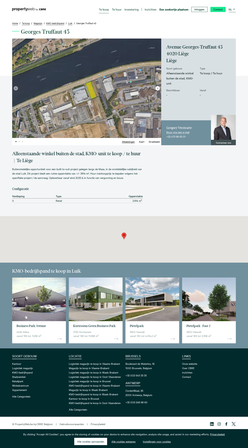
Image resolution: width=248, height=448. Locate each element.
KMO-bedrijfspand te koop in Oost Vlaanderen (95, 403)
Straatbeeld (154, 141)
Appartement (19, 390)
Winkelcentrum (20, 385)
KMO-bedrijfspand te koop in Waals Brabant (93, 394)
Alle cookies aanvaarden (90, 441)
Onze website (189, 363)
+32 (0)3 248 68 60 (136, 402)
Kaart (141, 141)
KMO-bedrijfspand (22, 372)
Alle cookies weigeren (123, 441)
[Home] (29, 9)
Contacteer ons (223, 142)
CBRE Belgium (45, 424)
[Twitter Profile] (233, 424)
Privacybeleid (98, 424)
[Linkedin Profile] (212, 424)
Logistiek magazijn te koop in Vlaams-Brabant (94, 363)
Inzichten (187, 372)
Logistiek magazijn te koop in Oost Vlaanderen (95, 377)
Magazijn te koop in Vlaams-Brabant (89, 368)
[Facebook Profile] (226, 424)
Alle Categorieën (21, 396)
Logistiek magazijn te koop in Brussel (90, 381)
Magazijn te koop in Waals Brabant (88, 390)
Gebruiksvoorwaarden (72, 424)
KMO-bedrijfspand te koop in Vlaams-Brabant (94, 385)
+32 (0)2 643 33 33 (136, 375)
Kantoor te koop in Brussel (84, 398)
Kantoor (16, 363)
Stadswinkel (18, 377)
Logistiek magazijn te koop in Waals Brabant (93, 372)
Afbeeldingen (128, 141)
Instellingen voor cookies (157, 441)
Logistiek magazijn (22, 368)
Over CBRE (188, 368)
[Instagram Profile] (219, 424)
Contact (186, 377)
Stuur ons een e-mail (177, 132)
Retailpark (17, 381)
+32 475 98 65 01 (176, 136)
